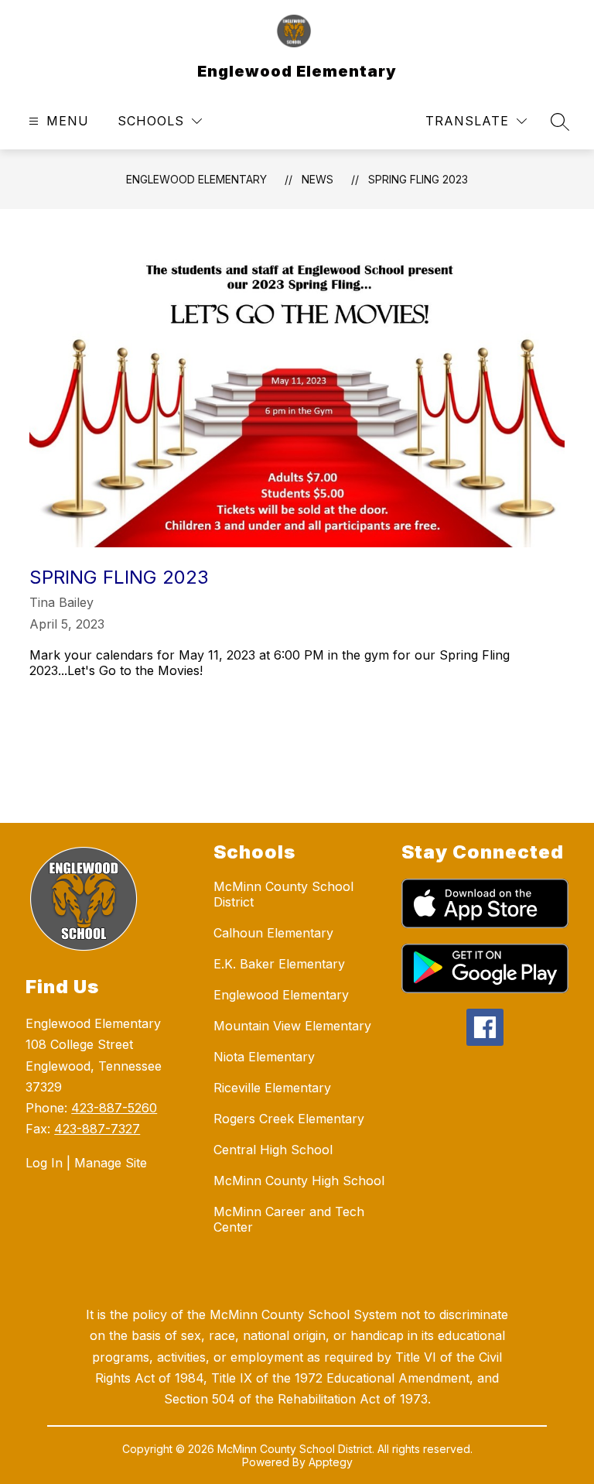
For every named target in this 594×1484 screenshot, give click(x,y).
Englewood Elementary (196, 179)
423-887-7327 (97, 1128)
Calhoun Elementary (273, 933)
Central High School (273, 1149)
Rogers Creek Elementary (288, 1118)
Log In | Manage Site (86, 1162)
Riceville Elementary (272, 1087)
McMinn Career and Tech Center (288, 1219)
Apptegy (331, 1462)
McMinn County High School (298, 1180)
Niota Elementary (264, 1056)
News (317, 179)
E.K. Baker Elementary (279, 964)
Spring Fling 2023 (418, 179)
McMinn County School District (283, 894)
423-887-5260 (114, 1108)
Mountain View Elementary (292, 1025)
